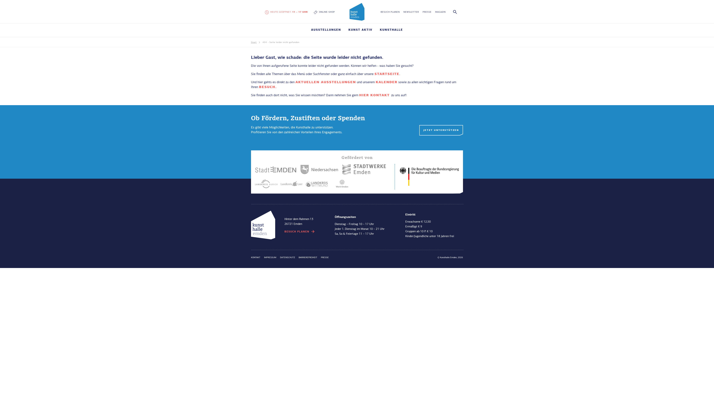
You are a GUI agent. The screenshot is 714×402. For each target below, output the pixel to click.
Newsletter (411, 12)
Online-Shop (327, 12)
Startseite (386, 74)
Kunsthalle (391, 30)
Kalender (386, 82)
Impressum (270, 257)
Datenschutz (287, 257)
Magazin (440, 12)
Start (254, 42)
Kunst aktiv (294, 191)
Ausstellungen (326, 30)
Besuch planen (390, 12)
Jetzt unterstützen (441, 130)
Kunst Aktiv (360, 30)
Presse (427, 12)
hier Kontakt (375, 95)
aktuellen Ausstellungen (325, 82)
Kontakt (255, 257)
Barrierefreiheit (308, 257)
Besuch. (268, 87)
